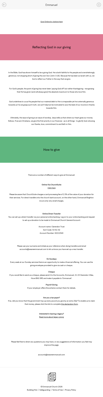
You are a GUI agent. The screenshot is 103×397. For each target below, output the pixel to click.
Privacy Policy (70, 390)
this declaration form (69, 304)
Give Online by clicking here (52, 21)
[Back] (4, 5)
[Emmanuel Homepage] (51, 4)
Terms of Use (57, 390)
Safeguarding (44, 390)
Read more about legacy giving (51, 317)
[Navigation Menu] (99, 5)
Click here (52, 188)
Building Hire (32, 390)
